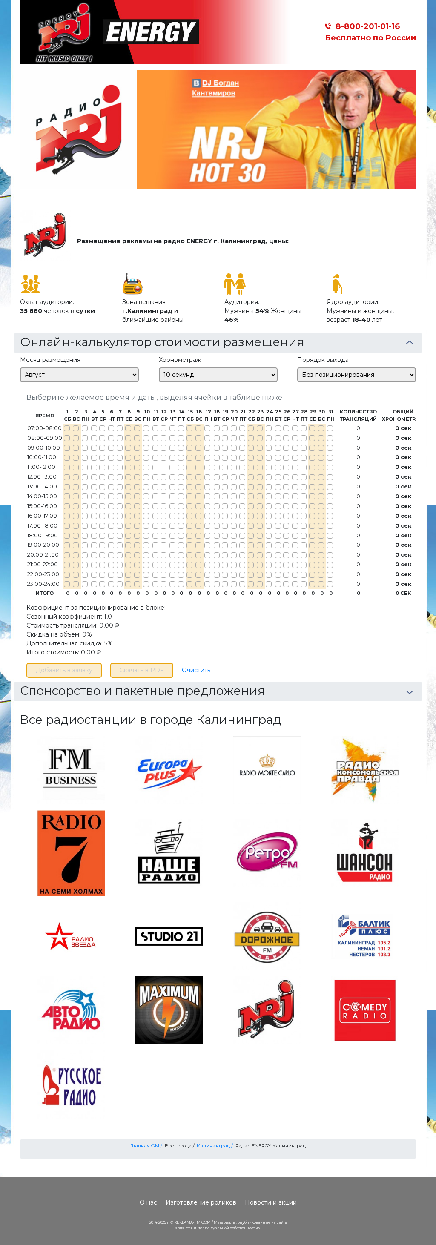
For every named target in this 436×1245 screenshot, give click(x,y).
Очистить (196, 670)
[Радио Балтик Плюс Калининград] (365, 936)
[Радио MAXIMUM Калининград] (169, 1010)
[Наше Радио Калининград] (169, 853)
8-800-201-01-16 (368, 26)
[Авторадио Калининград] (71, 1010)
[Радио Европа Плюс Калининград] (169, 770)
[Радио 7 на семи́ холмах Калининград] (71, 853)
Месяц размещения (50, 360)
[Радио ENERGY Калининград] (267, 1010)
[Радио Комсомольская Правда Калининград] (365, 770)
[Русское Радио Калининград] (71, 1084)
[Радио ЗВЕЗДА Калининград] (71, 936)
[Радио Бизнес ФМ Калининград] (71, 770)
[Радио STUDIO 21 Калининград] (169, 936)
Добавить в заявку (64, 670)
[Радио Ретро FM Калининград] (267, 853)
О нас (148, 1202)
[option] (218, 129)
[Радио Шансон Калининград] (365, 853)
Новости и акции (271, 1202)
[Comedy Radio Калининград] (365, 1010)
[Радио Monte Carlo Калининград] (267, 770)
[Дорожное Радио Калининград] (267, 936)
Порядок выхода (323, 360)
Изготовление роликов (201, 1202)
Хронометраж (180, 360)
